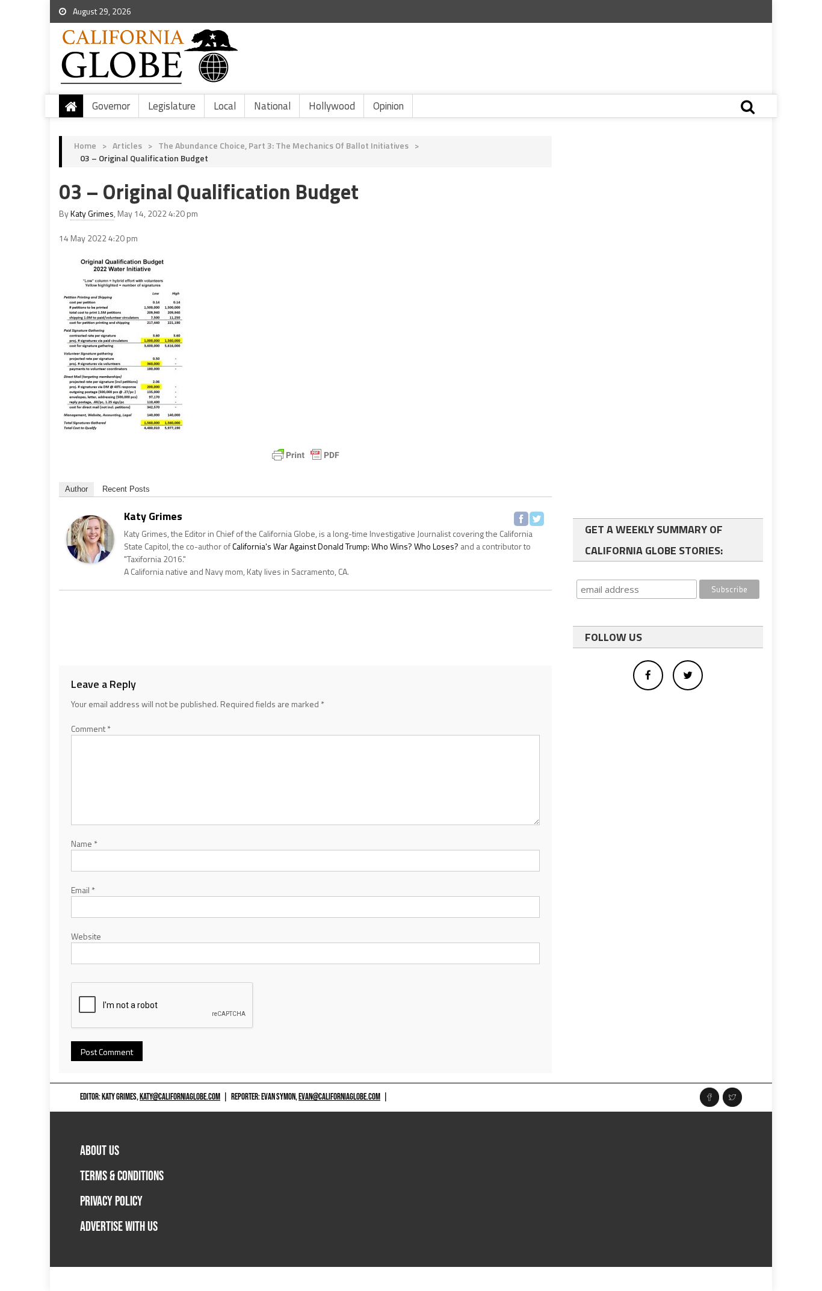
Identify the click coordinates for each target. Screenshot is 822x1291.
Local (225, 106)
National (272, 106)
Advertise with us (119, 1227)
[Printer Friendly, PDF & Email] (305, 455)
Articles (127, 145)
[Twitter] (537, 519)
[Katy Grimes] (90, 537)
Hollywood (332, 106)
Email (83, 890)
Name (84, 843)
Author (76, 489)
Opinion (388, 106)
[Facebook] (521, 519)
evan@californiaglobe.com (339, 1097)
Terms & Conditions (122, 1176)
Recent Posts (126, 489)
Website (86, 936)
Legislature (172, 106)
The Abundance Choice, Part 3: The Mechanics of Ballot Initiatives (283, 145)
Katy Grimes (92, 213)
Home (85, 145)
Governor (111, 106)
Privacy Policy (111, 1201)
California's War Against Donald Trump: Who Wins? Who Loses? (345, 546)
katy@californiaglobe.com (180, 1097)
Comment (91, 728)
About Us (99, 1151)
